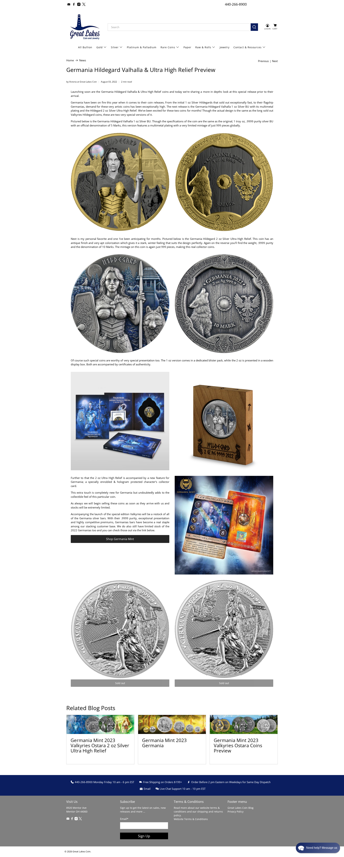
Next (275, 61)
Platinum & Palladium (141, 47)
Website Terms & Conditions (191, 819)
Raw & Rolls (203, 47)
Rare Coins (168, 47)
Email (124, 819)
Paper (187, 47)
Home (70, 60)
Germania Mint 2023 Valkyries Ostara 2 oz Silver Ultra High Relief (100, 745)
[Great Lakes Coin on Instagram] (78, 4)
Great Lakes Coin (81, 851)
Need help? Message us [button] (321, 847)
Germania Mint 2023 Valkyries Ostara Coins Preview (238, 745)
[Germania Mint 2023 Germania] (172, 724)
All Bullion (85, 47)
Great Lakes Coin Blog (241, 807)
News (82, 60)
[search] (179, 27)
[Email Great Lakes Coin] (68, 4)
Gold (99, 47)
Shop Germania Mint (120, 539)
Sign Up (144, 836)
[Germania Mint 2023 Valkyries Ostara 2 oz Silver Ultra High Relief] (100, 724)
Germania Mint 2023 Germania (164, 743)
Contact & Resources (247, 47)
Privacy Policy (235, 811)
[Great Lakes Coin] (84, 27)
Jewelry (225, 47)
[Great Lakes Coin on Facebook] (73, 4)
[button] (318, 848)
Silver (115, 47)
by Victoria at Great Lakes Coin (81, 81)
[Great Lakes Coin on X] (83, 4)
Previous (263, 61)
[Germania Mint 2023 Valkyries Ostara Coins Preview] (244, 724)
